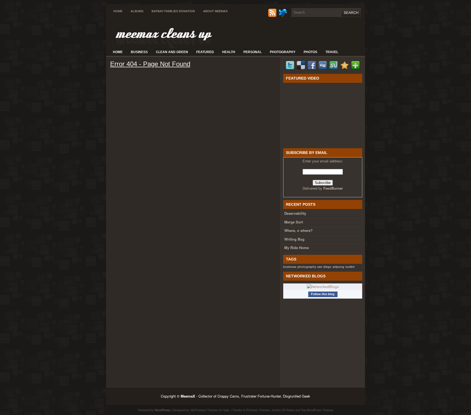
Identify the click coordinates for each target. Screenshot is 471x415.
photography (306, 267)
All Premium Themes (204, 410)
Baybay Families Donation (173, 11)
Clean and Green (172, 52)
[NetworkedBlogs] (323, 286)
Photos (310, 52)
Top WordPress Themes (317, 410)
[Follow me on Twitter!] (284, 15)
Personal (252, 52)
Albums (137, 11)
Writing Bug (294, 239)
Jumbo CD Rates (282, 410)
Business (139, 52)
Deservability (295, 213)
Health (228, 52)
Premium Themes (258, 410)
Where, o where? (298, 230)
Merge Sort (293, 222)
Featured (205, 52)
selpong (338, 267)
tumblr (350, 267)
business (289, 267)
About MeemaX (215, 11)
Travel (331, 52)
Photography (282, 52)
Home (117, 11)
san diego (324, 267)
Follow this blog (322, 294)
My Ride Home (296, 247)
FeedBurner (333, 188)
